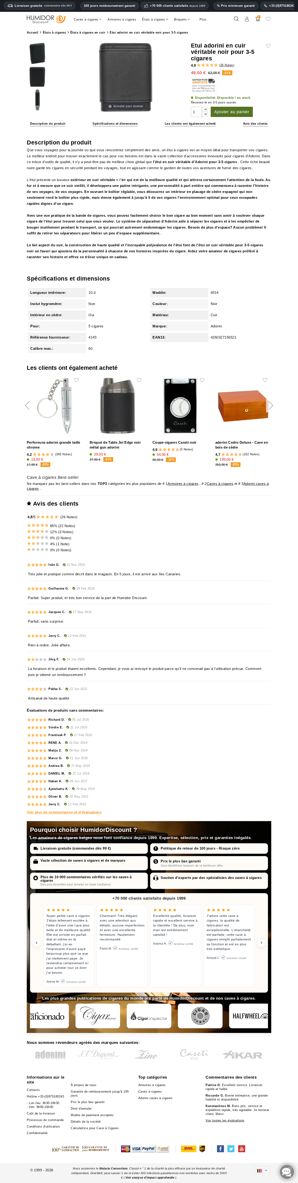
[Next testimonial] (261, 942)
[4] (211, 65)
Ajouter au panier (231, 112)
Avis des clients (255, 123)
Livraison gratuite (43, 5)
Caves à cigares (220, 484)
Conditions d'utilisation (43, 1126)
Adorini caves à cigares (155, 1098)
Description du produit (47, 123)
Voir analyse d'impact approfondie (150, 1177)
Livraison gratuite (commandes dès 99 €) (76, 848)
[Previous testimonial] (36, 942)
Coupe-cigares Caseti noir (174, 442)
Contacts (33, 1090)
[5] (216, 65)
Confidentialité (37, 1133)
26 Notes (226, 65)
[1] (198, 65)
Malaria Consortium (113, 1168)
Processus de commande (45, 1120)
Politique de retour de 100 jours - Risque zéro (200, 848)
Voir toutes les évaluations (225, 1120)
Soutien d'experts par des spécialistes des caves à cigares (211, 878)
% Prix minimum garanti (236, 5)
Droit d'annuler (81, 1108)
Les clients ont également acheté (190, 123)
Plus (203, 19)
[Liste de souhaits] (268, 21)
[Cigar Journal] (97, 1016)
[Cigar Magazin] (200, 1016)
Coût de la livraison (41, 1113)
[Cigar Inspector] (149, 1016)
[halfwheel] (251, 1016)
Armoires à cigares (183, 484)
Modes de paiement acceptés (92, 1115)
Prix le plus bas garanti (181, 861)
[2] (203, 65)
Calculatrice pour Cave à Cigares (95, 1128)
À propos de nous (83, 1085)
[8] (173, 450)
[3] (207, 65)
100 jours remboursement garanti (109, 5)
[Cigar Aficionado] (46, 1016)
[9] (175, 450)
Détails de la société (86, 1121)
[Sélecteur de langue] (262, 1170)
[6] (169, 450)
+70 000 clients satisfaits (177, 5)
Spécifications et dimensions (115, 123)
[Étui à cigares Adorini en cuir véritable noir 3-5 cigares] (37, 54)
